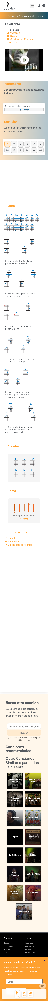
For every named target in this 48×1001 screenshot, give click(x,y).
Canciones (25, 16)
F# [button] (27, 150)
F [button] (20, 150)
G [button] (34, 150)
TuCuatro (8, 8)
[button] (32, 6)
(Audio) (24, 518)
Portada (12, 16)
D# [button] (7, 150)
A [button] (7, 144)
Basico (13, 36)
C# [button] (34, 144)
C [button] (27, 144)
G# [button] (40, 150)
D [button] (40, 144)
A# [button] (14, 144)
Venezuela (15, 33)
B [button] (20, 144)
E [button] (14, 150)
